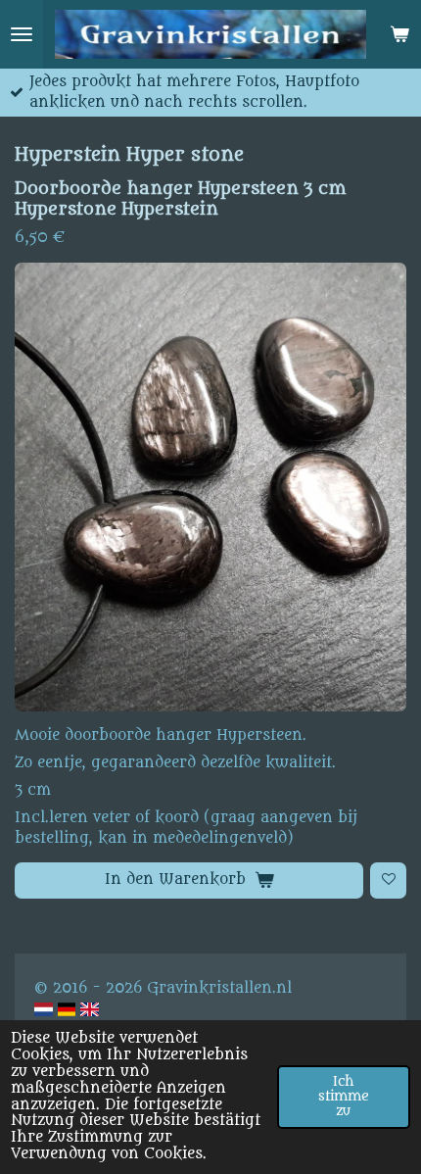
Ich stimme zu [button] (343, 1096)
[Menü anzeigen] (21, 34)
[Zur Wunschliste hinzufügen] (388, 880)
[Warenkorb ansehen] (399, 34)
